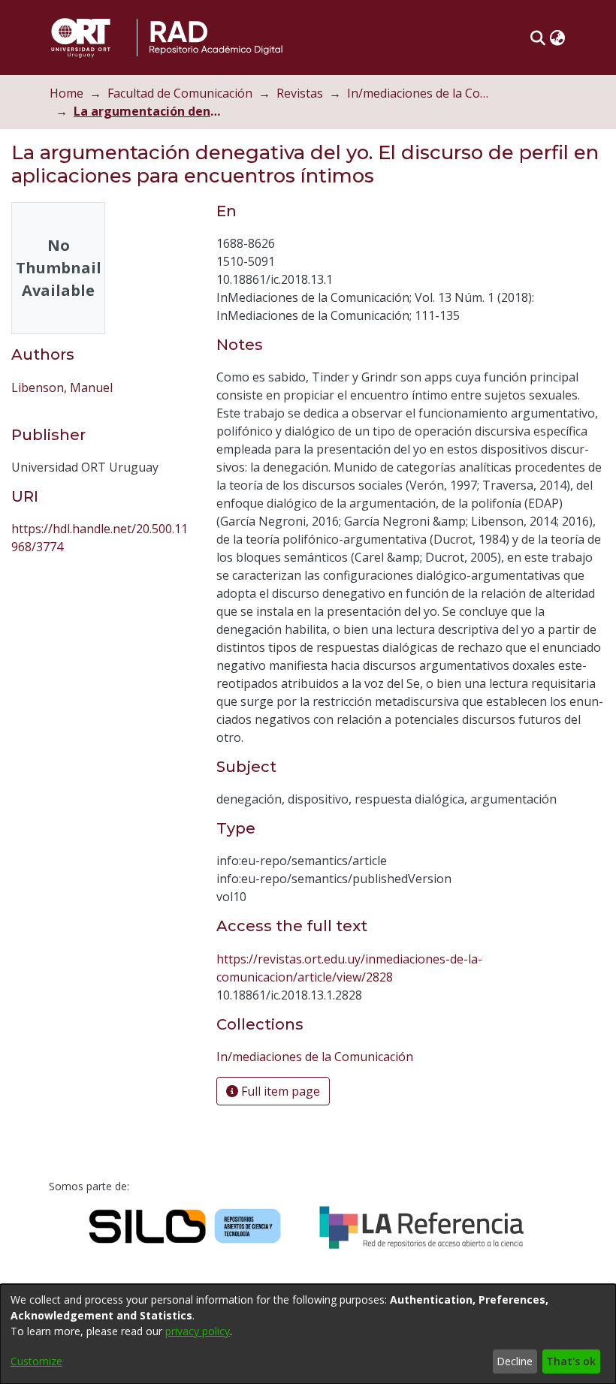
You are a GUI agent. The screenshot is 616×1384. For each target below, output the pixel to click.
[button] (537, 38)
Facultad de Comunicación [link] (179, 93)
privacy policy (197, 1331)
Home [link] (66, 93)
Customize (36, 1361)
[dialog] (308, 1334)
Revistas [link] (299, 93)
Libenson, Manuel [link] (62, 387)
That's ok (571, 1361)
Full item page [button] (279, 1091)
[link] (314, 1056)
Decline (515, 1361)
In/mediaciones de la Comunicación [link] (422, 93)
